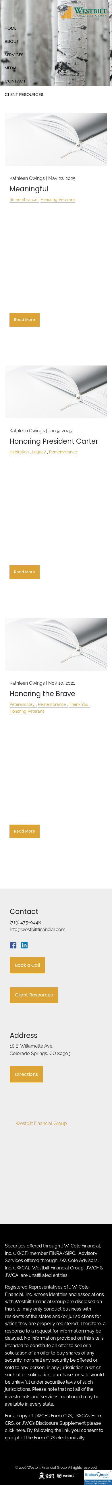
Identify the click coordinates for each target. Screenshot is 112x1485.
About (12, 41)
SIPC (70, 1253)
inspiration (19, 451)
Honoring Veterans (57, 199)
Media (11, 68)
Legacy (39, 451)
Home (10, 28)
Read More (24, 319)
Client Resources (24, 94)
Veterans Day (22, 704)
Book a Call (27, 965)
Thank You (78, 704)
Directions (26, 1074)
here (20, 1430)
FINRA (55, 1253)
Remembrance (23, 199)
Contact (15, 81)
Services (14, 55)
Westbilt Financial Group (41, 1123)
